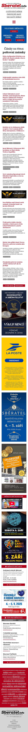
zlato (9, 703)
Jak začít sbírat (14, 17)
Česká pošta (5, 72)
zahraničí (21, 620)
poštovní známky (12, 72)
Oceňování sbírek (14, 11)
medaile (4, 683)
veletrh (10, 696)
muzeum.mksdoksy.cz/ (9, 659)
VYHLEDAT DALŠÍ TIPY (15, 662)
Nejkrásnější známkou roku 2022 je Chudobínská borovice (14, 78)
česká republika (8, 620)
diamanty (23, 674)
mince (9, 683)
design (18, 674)
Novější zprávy (9, 285)
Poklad (9, 691)
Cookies (14, 728)
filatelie (10, 143)
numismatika (14, 689)
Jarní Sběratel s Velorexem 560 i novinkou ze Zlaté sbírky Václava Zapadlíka (13, 150)
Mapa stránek (14, 721)
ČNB (16, 705)
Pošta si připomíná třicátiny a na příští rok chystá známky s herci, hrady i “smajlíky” (14, 58)
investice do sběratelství (14, 681)
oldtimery (23, 689)
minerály (15, 684)
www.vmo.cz (6, 651)
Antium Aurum (22, 670)
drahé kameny (7, 677)
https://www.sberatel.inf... (10, 581)
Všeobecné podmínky (14, 725)
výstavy (15, 698)
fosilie (9, 678)
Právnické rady (14, 14)
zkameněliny (4, 703)
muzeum (22, 683)
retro (16, 694)
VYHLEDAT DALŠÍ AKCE (15, 584)
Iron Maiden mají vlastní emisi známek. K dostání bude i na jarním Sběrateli (13, 204)
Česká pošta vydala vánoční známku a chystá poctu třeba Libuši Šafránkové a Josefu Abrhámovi (13, 224)
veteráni (6, 698)
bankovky (21, 672)
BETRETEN (20, 40)
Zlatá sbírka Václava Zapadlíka (16, 703)
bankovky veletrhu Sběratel (8, 167)
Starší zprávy (19, 285)
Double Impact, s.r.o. (17, 716)
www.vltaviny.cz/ (7, 630)
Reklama (14, 723)
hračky (22, 679)
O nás (14, 720)
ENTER (8, 40)
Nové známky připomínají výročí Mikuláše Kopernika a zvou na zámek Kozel (14, 176)
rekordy (11, 694)
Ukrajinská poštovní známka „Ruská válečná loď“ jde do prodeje (12, 263)
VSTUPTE (14, 31)
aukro (11, 672)
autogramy (15, 672)
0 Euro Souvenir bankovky (9, 670)
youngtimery (12, 701)
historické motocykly (15, 678)
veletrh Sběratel (19, 696)
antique (17, 670)
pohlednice (4, 692)
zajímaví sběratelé (21, 700)
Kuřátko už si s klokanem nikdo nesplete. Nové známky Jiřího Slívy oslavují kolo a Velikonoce (13, 129)
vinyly (11, 698)
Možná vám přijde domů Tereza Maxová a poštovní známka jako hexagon (14, 244)
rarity (6, 694)
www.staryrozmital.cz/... (9, 639)
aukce (5, 672)
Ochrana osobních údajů (14, 726)
